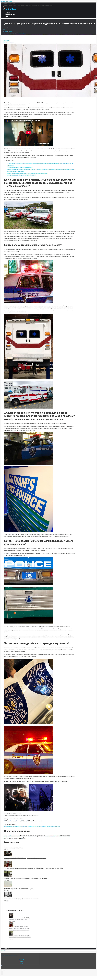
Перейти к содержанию (6, 1)
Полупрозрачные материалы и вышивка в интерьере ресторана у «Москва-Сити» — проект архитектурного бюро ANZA (33, 868)
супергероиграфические (33, 815)
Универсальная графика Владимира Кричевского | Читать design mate (21, 898)
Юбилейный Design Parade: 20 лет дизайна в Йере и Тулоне (18, 888)
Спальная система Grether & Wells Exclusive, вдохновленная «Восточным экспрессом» (25, 858)
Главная (6, 29)
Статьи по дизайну (8, 31)
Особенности (22, 815)
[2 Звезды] (13, 821)
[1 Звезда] (7, 821)
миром (17, 815)
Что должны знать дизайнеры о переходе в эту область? (21, 175)
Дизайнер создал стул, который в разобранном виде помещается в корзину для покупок (26, 878)
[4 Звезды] (24, 821)
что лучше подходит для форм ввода (13, 847)
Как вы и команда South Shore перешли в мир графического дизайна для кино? (27, 173)
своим (26, 815)
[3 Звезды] (18, 821)
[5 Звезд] (29, 821)
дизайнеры (12, 815)
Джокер (8, 815)
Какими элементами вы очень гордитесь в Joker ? (19, 167)
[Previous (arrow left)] (1, 973)
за (15, 815)
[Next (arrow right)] (2, 973)
